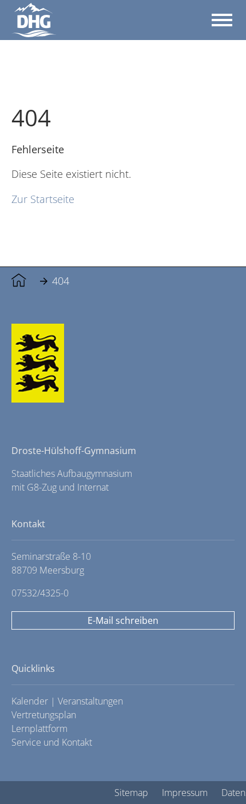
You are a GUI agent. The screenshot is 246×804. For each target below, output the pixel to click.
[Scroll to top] (212, 770)
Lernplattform (39, 728)
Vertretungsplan (43, 715)
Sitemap (131, 792)
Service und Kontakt (51, 742)
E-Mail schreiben (123, 620)
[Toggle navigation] (222, 20)
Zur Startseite (42, 199)
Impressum (185, 792)
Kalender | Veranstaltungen (67, 701)
